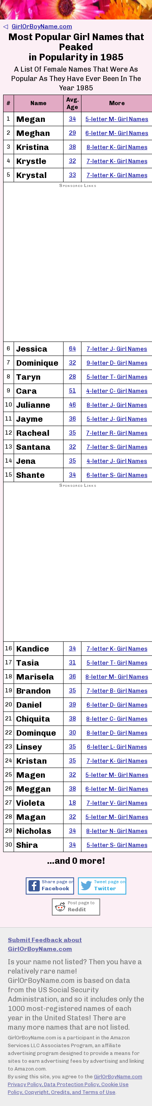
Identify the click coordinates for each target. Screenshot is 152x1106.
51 (72, 390)
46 (72, 404)
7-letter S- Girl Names (117, 447)
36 (72, 418)
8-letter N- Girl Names (116, 831)
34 (72, 118)
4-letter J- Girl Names (117, 461)
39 (72, 704)
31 (72, 662)
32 (72, 160)
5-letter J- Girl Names (117, 419)
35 (72, 432)
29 (72, 132)
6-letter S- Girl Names (117, 475)
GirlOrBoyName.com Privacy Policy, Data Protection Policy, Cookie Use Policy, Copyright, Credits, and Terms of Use (75, 1084)
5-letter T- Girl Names (117, 376)
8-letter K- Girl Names (117, 147)
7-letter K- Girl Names (117, 161)
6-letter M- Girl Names (116, 133)
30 (72, 732)
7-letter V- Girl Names (117, 803)
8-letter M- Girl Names (116, 676)
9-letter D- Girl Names (117, 362)
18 (72, 802)
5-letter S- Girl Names (117, 845)
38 (72, 146)
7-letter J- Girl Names (117, 348)
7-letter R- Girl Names (116, 433)
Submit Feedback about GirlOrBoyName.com (45, 944)
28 (72, 376)
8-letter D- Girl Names (117, 732)
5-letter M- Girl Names (116, 119)
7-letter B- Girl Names (117, 690)
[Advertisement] (76, 265)
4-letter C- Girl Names (116, 390)
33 (72, 174)
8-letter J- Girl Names (117, 405)
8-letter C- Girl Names (116, 718)
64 (72, 348)
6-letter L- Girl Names (117, 746)
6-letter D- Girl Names (117, 704)
